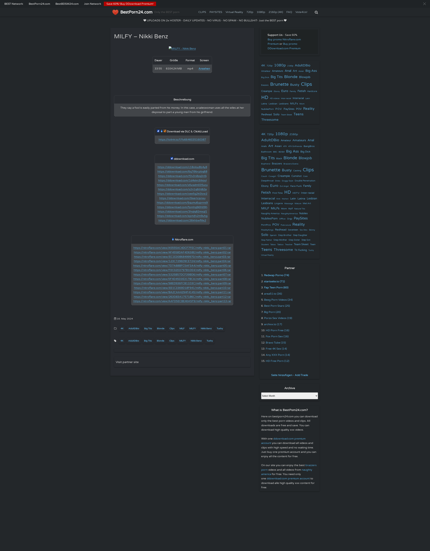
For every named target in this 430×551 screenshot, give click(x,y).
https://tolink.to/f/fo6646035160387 (182, 139)
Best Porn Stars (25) (277, 306)
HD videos (275, 98)
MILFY (192, 328)
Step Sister (294, 240)
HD (264, 97)
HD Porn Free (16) (277, 330)
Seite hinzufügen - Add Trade (289, 375)
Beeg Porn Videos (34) (278, 299)
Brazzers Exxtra (291, 164)
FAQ (289, 12)
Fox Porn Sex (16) (277, 336)
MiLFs (275, 208)
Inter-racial (286, 98)
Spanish (273, 235)
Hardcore (312, 91)
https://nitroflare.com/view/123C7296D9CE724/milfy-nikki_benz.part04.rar (182, 261)
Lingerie (278, 203)
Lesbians (284, 103)
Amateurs (277, 71)
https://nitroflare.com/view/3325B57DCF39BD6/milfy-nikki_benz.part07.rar (182, 274)
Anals (264, 146)
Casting (297, 170)
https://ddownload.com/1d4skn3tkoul (182, 180)
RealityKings (267, 230)
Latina (264, 104)
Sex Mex (303, 230)
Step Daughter (300, 235)
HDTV (295, 193)
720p (249, 12)
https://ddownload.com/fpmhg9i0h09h (182, 207)
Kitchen (285, 199)
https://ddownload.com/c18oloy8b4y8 (182, 167)
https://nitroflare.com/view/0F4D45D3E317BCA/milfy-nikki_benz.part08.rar (182, 279)
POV (299, 108)
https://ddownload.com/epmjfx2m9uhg (182, 216)
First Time (277, 193)
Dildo (277, 181)
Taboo (273, 244)
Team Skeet (286, 114)
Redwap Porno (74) (276, 275)
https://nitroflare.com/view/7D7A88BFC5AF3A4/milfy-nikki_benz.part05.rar (182, 265)
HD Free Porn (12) (277, 361)
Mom (302, 104)
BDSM (282, 152)
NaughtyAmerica (289, 213)
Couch (264, 176)
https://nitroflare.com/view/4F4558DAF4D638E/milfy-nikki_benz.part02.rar (182, 252)
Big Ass (311, 71)
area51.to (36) (273, 293)
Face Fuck (296, 186)
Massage (288, 203)
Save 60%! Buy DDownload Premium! (129, 4)
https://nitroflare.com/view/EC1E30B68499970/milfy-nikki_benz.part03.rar (182, 256)
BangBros (309, 146)
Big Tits (148, 328)
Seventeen (293, 230)
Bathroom (266, 151)
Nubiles (303, 213)
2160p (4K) (276, 12)
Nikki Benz (206, 328)
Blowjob (304, 77)
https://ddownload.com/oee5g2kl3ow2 (182, 193)
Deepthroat (267, 180)
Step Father (266, 240)
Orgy (289, 218)
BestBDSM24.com (67, 4)
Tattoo (280, 244)
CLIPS (202, 12)
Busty (294, 85)
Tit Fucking (300, 250)
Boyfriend (265, 164)
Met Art (307, 203)
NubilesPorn (267, 109)
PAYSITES (215, 12)
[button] (424, 4)
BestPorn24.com (39, 4)
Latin (307, 98)
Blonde (160, 328)
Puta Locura (286, 225)
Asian (301, 71)
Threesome (269, 120)
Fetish (301, 91)
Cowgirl (272, 176)
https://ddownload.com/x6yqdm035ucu (182, 185)
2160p (290, 66)
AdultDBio (133, 328)
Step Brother (285, 235)
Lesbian (273, 103)
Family (293, 91)
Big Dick (265, 77)
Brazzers (265, 85)
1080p (261, 12)
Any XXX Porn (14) (278, 355)
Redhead (266, 114)
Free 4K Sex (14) (276, 348)
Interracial (298, 98)
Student (265, 244)
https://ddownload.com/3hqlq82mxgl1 (182, 211)
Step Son (306, 240)
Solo (276, 114)
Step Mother (280, 240)
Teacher (288, 244)
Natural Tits (299, 209)
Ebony (277, 91)
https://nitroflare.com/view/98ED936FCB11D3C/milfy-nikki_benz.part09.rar (182, 283)
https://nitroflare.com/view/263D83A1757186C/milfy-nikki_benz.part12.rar (182, 296)
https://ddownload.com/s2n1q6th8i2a (182, 189)
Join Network (92, 4)
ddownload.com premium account (288, 478)
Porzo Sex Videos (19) (278, 318)
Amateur (265, 71)
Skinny (312, 230)
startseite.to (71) (274, 281)
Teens (298, 114)
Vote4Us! (301, 12)
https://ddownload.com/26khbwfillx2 (182, 220)
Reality (308, 109)
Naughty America (270, 213)
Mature (298, 203)
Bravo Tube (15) (276, 342)
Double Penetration (305, 180)
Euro (284, 91)
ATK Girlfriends (295, 146)
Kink (278, 199)
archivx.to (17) (273, 324)
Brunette (279, 84)
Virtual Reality (234, 12)
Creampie (266, 91)
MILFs (294, 103)
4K (122, 328)
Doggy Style (287, 181)
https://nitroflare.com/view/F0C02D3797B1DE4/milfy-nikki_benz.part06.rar (182, 270)
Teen (312, 244)
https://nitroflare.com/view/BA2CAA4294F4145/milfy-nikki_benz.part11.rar (182, 292)
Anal (288, 71)
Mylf (290, 208)
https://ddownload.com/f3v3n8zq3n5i (182, 176)
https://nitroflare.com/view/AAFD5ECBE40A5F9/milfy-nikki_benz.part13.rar (182, 301)
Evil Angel (284, 186)
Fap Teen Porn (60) (276, 287)
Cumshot (296, 176)
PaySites (289, 109)
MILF (182, 328)
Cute (305, 176)
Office (282, 219)
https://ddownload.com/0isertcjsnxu (182, 198)
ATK (285, 146)
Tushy (220, 328)
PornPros (266, 225)
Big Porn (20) (272, 312)
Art (295, 71)
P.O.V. (278, 108)
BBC (275, 152)
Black (279, 158)
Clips (172, 328)
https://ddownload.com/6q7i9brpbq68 (182, 171)
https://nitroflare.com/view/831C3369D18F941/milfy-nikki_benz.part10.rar (182, 288)
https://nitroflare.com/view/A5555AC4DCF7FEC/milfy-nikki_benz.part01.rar (182, 248)
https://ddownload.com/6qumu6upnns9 (182, 202)
